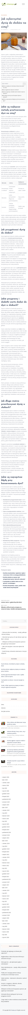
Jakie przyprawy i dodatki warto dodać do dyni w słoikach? (14, 92)
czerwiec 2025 (5, 810)
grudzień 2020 (5, 907)
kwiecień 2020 (5, 929)
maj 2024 (4, 846)
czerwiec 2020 (5, 923)
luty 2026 (4, 788)
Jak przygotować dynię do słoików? (11, 89)
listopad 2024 (5, 829)
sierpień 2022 (5, 854)
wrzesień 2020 (6, 915)
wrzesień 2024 (6, 835)
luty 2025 (4, 821)
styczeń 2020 (5, 937)
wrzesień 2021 (6, 882)
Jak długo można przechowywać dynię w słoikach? (12, 96)
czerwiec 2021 (5, 890)
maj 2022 (4, 860)
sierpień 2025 (5, 805)
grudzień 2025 (5, 793)
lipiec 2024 (5, 840)
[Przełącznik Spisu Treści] (23, 84)
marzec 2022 (5, 865)
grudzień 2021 (5, 874)
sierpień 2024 (5, 838)
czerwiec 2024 (5, 843)
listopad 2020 (5, 909)
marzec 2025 (5, 818)
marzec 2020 (5, 932)
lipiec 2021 (5, 887)
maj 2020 (4, 926)
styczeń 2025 (5, 824)
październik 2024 (6, 832)
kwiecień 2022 (5, 862)
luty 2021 (4, 901)
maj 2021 (4, 893)
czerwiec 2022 (5, 857)
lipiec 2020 (5, 921)
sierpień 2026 (5, 777)
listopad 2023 (5, 851)
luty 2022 (4, 868)
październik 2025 (6, 799)
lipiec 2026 (5, 780)
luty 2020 (4, 934)
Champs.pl (13, 1010)
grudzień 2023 (5, 849)
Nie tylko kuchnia (5, 711)
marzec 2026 (5, 785)
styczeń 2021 (5, 904)
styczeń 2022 (5, 871)
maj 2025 (4, 813)
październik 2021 (6, 879)
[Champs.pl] (9, 4)
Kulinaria (4, 15)
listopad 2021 (5, 876)
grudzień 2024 (5, 827)
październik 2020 (6, 912)
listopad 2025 (5, 796)
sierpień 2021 (5, 885)
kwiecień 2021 (5, 896)
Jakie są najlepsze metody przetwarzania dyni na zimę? (13, 86)
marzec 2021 (5, 898)
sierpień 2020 (5, 918)
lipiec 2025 (5, 807)
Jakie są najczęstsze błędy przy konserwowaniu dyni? (14, 100)
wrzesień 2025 (6, 802)
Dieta (2, 704)
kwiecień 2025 (5, 816)
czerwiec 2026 (5, 782)
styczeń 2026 (5, 791)
